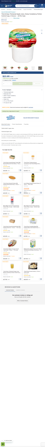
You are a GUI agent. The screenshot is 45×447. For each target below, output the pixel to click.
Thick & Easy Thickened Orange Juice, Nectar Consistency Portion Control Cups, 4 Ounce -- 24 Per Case (11, 272)
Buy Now (38, 83)
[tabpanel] (22, 137)
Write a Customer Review (22, 300)
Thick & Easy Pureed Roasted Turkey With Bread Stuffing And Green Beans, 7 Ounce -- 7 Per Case (12, 163)
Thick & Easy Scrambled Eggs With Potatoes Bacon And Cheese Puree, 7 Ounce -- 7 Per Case (31, 227)
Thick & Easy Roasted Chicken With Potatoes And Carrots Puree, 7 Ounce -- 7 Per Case (11, 184)
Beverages (9, 9)
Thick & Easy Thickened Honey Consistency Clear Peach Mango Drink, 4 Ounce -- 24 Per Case (32, 163)
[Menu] (2, 5)
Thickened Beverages (38, 9)
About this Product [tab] (5, 124)
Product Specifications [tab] (17, 124)
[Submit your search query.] (35, 6)
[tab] (5, 68)
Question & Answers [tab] (20, 290)
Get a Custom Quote (38, 111)
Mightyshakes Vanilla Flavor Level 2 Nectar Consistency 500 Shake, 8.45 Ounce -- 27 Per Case (33, 250)
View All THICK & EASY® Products (8, 11)
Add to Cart (22, 83)
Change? (14, 80)
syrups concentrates (17, 9)
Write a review (16, 18)
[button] (38, 5)
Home (4, 9)
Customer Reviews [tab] (10, 290)
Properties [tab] (26, 124)
